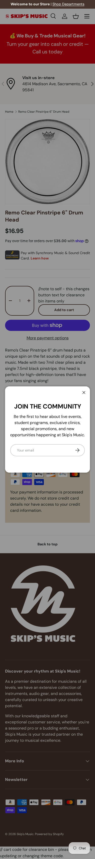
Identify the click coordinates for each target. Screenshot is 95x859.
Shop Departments (68, 4)
